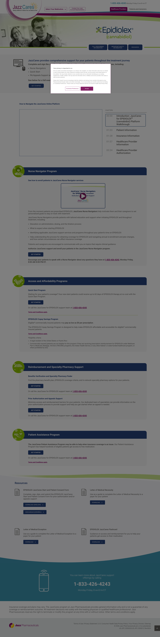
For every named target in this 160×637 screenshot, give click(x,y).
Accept (87, 88)
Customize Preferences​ (72, 88)
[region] (81, 78)
